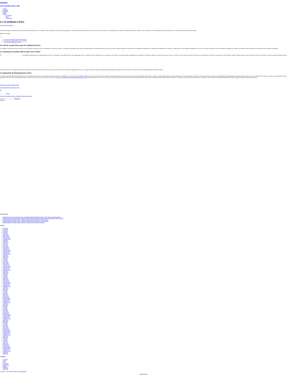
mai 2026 (5, 232)
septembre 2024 (6, 254)
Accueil (5, 8)
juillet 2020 (5, 321)
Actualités (5, 10)
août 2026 (5, 228)
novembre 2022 (6, 283)
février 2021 (6, 312)
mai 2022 (5, 291)
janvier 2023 (6, 281)
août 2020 (5, 320)
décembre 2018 (6, 347)
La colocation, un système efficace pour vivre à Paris (15, 40)
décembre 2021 (6, 298)
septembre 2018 (6, 351)
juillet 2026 (5, 229)
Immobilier (5, 11)
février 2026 (6, 235)
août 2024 (5, 255)
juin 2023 (5, 274)
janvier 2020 (6, 329)
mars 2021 (5, 310)
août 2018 (5, 352)
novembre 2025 (6, 239)
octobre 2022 (6, 285)
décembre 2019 (6, 330)
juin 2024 (5, 258)
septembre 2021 (6, 302)
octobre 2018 (6, 349)
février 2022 (6, 295)
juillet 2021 (5, 305)
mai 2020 (5, 324)
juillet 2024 (5, 256)
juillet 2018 (5, 353)
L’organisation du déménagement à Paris (12, 42)
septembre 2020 (6, 318)
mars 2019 (5, 343)
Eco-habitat (8, 15)
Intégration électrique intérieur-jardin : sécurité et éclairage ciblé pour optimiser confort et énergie (25, 221)
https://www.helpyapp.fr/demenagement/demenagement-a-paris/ (72, 77)
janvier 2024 (6, 264)
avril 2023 (5, 276)
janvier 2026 (6, 236)
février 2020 (6, 328)
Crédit (4, 12)
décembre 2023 (6, 266)
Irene (7, 25)
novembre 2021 (6, 299)
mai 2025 (5, 243)
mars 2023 (5, 278)
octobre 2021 (6, 301)
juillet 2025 (5, 241)
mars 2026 (5, 233)
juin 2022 (5, 290)
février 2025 (6, 247)
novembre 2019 (6, 332)
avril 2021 (5, 309)
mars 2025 (5, 245)
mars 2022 (5, 294)
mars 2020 (5, 326)
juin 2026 (5, 231)
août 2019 (5, 336)
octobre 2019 (6, 333)
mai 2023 (5, 275)
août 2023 (5, 271)
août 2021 (5, 303)
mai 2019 (5, 340)
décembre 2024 (6, 250)
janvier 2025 (6, 248)
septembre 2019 (6, 334)
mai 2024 (5, 259)
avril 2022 (5, 293)
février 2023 (6, 279)
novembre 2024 (6, 251)
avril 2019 (5, 341)
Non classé (5, 369)
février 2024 (6, 263)
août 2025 (5, 240)
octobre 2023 (6, 268)
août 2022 (5, 287)
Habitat (4, 14)
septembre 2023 (6, 270)
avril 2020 (5, 325)
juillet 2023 (5, 272)
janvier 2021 (6, 313)
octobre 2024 (6, 252)
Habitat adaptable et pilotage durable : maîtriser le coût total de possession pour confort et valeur (25, 219)
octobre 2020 (6, 317)
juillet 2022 (5, 289)
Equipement (9, 18)
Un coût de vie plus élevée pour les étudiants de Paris (15, 39)
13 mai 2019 (3, 25)
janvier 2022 (6, 297)
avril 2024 (5, 260)
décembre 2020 (6, 314)
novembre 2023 (6, 267)
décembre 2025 (6, 237)
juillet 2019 (5, 337)
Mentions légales (143, 374)
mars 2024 (5, 262)
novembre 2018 (6, 348)
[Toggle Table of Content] (1, 37)
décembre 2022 (6, 282)
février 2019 (6, 344)
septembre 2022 (6, 286)
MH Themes (23, 371)
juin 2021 (5, 306)
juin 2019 (5, 338)
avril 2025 (5, 244)
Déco (7, 16)
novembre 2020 (6, 316)
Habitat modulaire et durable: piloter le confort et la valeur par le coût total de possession (23, 222)
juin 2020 (5, 322)
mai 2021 (5, 307)
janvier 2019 (6, 345)
